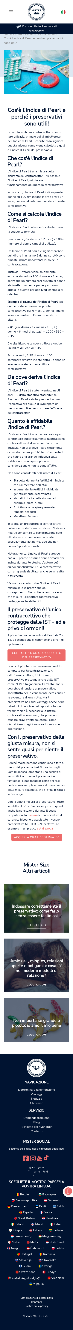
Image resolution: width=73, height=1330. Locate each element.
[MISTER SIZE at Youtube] (39, 1158)
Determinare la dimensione (36, 1090)
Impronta (36, 1302)
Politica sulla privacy (36, 1306)
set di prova (45, 829)
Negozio (36, 1099)
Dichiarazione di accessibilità (36, 1298)
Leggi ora (35, 925)
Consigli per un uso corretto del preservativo (36, 655)
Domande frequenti (36, 1118)
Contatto (36, 1131)
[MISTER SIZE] (36, 1067)
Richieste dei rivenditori (37, 1127)
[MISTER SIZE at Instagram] (33, 1158)
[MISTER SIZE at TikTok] (46, 1158)
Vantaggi (36, 1094)
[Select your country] (63, 11)
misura (32, 815)
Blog (36, 1122)
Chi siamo (36, 1103)
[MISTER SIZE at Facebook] (26, 1158)
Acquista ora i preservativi (36, 837)
